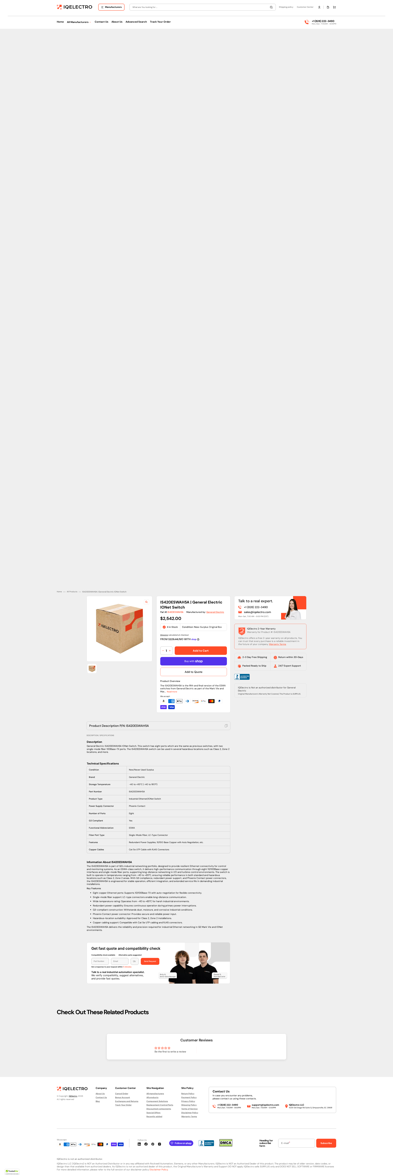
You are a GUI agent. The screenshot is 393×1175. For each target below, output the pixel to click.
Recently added (154, 1116)
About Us (100, 1093)
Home (59, 589)
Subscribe (326, 1143)
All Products (72, 589)
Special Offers (153, 1112)
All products (152, 1097)
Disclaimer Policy (189, 1112)
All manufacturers (155, 1093)
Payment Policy (189, 1097)
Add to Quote (193, 669)
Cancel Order (121, 1093)
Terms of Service (189, 1109)
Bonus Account (122, 1097)
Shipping (164, 633)
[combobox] (202, 7)
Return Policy (187, 1093)
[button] (319, 7)
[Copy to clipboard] (226, 723)
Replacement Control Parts (159, 1105)
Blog (98, 1101)
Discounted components (158, 1109)
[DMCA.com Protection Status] (225, 1145)
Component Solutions (157, 1101)
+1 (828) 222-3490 (323, 21)
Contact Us (101, 1097)
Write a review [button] (223, 1048)
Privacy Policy (188, 1101)
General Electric (215, 609)
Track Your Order (123, 1105)
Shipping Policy (189, 1105)
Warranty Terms (277, 642)
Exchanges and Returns (126, 1101)
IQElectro (73, 1096)
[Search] (272, 7)
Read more (172, 689)
